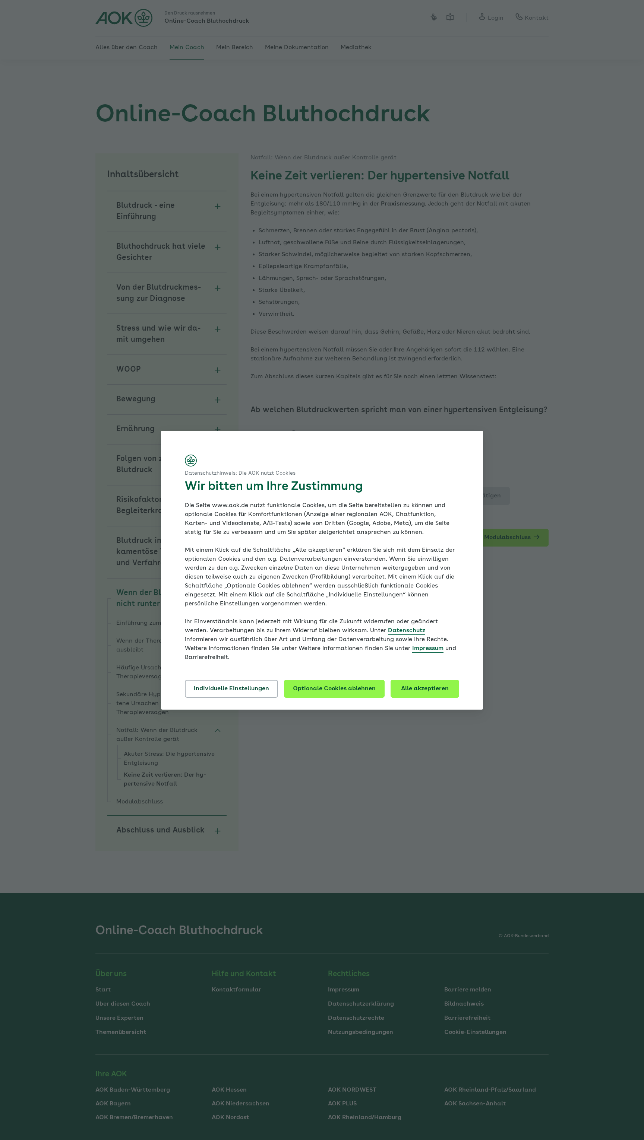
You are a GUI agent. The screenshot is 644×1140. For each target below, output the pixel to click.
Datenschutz (406, 631)
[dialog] (322, 570)
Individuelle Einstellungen (231, 689)
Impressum (427, 649)
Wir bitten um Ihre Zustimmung (274, 487)
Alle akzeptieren (425, 689)
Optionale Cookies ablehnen (334, 689)
